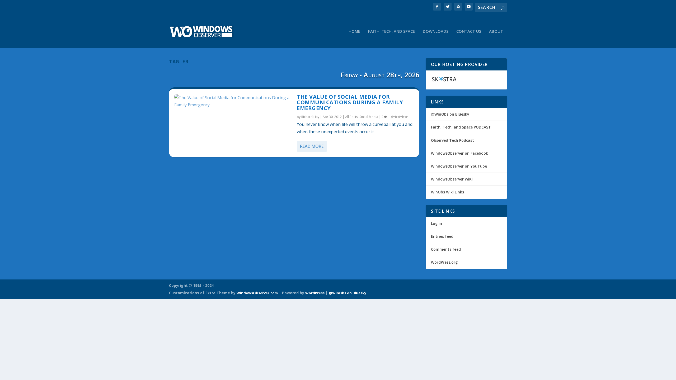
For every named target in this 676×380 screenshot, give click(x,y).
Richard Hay (310, 117)
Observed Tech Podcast (452, 140)
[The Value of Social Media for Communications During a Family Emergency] (233, 101)
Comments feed (446, 249)
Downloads (435, 31)
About (496, 31)
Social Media (368, 117)
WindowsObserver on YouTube (459, 166)
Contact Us (468, 31)
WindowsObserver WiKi (452, 179)
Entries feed (442, 236)
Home (354, 31)
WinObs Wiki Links (447, 191)
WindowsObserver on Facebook (459, 153)
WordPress (315, 293)
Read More (311, 146)
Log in (436, 223)
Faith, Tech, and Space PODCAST (461, 127)
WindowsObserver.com (257, 293)
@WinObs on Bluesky (450, 114)
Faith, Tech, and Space (391, 31)
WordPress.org (444, 262)
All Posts (351, 117)
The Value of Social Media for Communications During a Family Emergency (350, 102)
